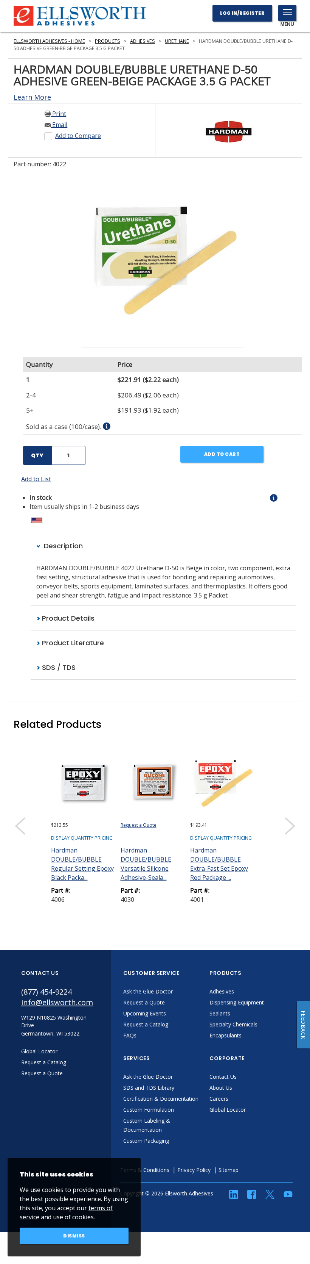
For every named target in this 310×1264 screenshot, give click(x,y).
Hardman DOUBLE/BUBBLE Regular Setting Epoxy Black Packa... (82, 864)
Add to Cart (222, 454)
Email (59, 124)
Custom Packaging (146, 1140)
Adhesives (142, 41)
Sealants (219, 1013)
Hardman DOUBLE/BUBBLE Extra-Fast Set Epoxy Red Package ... (219, 864)
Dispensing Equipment (236, 1002)
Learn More (32, 97)
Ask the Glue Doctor (148, 991)
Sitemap (229, 1169)
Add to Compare (78, 135)
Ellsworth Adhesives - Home (49, 41)
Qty (37, 455)
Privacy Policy (194, 1169)
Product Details (67, 618)
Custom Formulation (148, 1109)
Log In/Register (242, 13)
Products (107, 41)
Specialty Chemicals (233, 1024)
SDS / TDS (58, 667)
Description (62, 546)
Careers (218, 1098)
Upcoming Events (144, 1013)
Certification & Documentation (160, 1098)
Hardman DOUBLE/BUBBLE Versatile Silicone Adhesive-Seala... (146, 864)
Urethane (177, 41)
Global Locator (227, 1109)
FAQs (129, 1035)
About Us (220, 1087)
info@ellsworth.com (57, 1002)
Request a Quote (139, 825)
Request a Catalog (145, 1024)
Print (58, 114)
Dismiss (74, 1236)
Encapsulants (225, 1035)
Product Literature (72, 643)
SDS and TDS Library (148, 1087)
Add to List (36, 479)
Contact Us (223, 1076)
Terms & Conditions (144, 1169)
